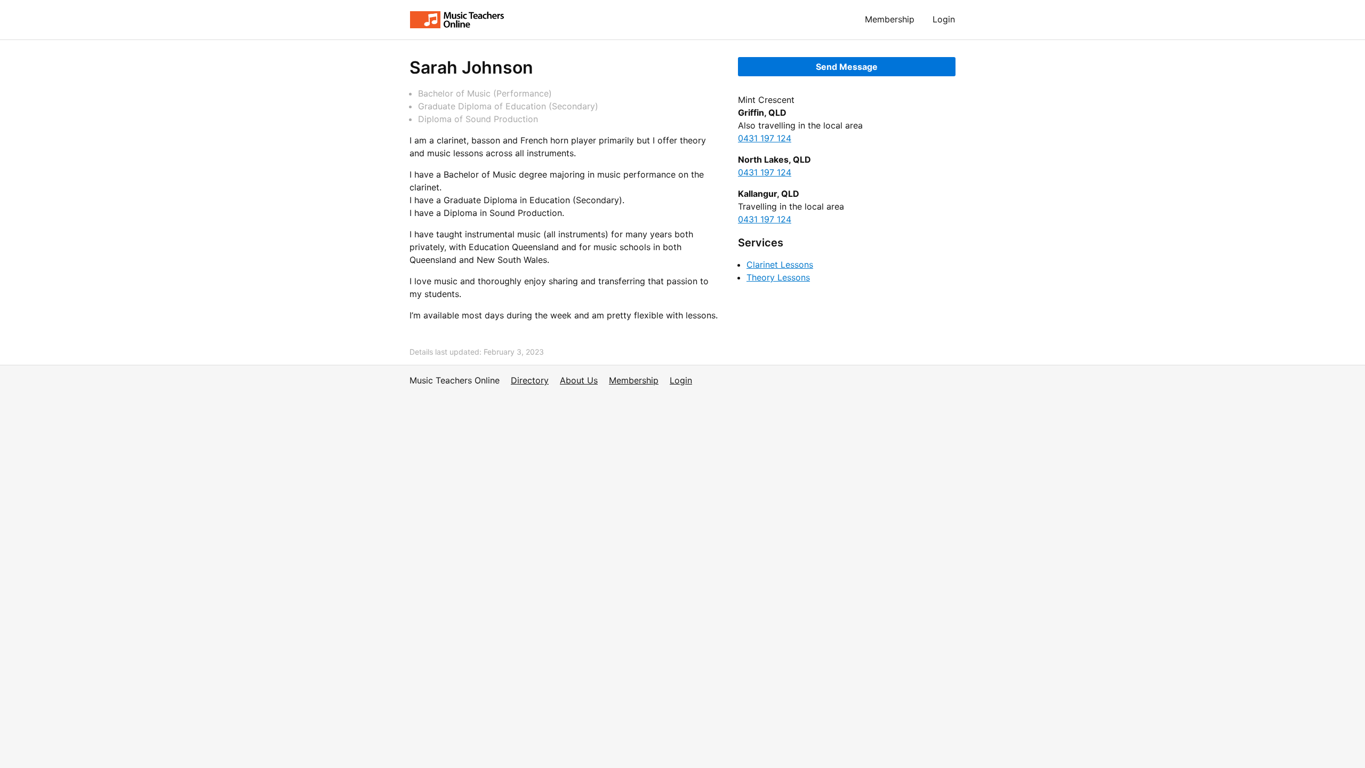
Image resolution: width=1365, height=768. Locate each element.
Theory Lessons (778, 277)
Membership (889, 19)
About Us (579, 380)
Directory (530, 380)
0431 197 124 (764, 138)
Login (944, 19)
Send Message (847, 66)
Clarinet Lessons (779, 264)
